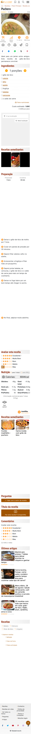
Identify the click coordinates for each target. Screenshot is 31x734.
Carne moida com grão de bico (21, 433)
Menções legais (22, 718)
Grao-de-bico (8, 629)
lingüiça (6, 88)
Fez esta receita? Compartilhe (15, 515)
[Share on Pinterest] (27, 51)
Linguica (19, 629)
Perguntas (5, 716)
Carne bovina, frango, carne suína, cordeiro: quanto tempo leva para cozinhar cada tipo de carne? (14, 575)
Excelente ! (16, 356)
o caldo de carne (9, 99)
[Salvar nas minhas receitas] (27, 45)
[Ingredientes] (3, 367)
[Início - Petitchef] (2, 6)
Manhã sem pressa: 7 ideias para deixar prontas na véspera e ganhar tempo (15, 557)
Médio (14, 364)
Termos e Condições (20, 714)
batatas (6, 92)
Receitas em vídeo (8, 709)
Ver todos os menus (5, 712)
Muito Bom (16, 358)
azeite (5, 85)
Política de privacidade (20, 710)
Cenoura (15, 626)
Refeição (9, 637)
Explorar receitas (8, 634)
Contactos (21, 706)
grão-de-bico (8, 75)
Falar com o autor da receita (16, 500)
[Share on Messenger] (8, 51)
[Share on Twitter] (21, 51)
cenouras (6, 95)
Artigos (4, 719)
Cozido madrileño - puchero (6, 433)
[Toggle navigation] (28, 2)
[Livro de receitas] (15, 2)
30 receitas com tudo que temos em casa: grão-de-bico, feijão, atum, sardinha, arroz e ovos (15, 606)
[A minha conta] (19, 2)
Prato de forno (11, 641)
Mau (14, 367)
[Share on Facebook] (2, 51)
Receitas (5, 706)
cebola (5, 78)
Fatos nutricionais (23, 102)
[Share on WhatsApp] (14, 51)
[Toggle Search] (23, 2)
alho (4, 82)
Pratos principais (12, 645)
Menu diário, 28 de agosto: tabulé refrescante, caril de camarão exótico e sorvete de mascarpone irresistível (15, 591)
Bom (14, 361)
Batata (6, 626)
